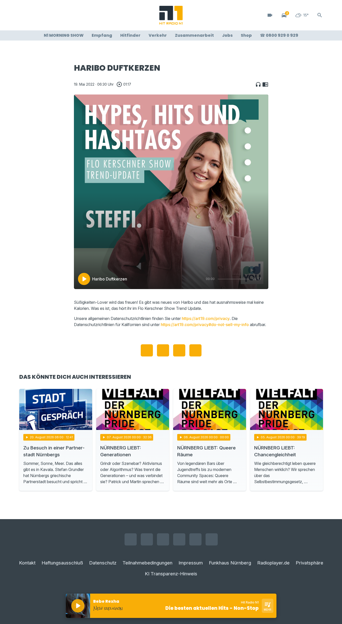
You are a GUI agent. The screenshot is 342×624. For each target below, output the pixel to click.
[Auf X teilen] (163, 350)
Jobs (227, 35)
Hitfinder (130, 35)
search (320, 15)
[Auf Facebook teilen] (147, 350)
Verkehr (158, 35)
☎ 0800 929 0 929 (279, 35)
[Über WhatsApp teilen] (179, 350)
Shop (246, 35)
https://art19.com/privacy (206, 318)
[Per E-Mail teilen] (195, 350)
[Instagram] (34, 15)
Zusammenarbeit (194, 35)
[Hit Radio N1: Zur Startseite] (171, 15)
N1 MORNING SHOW (64, 35)
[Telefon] (75, 15)
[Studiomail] (65, 15)
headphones (258, 84)
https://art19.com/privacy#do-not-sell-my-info (205, 324)
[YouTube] (44, 15)
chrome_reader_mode (265, 84)
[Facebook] (24, 15)
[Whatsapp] (55, 15)
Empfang (102, 35)
